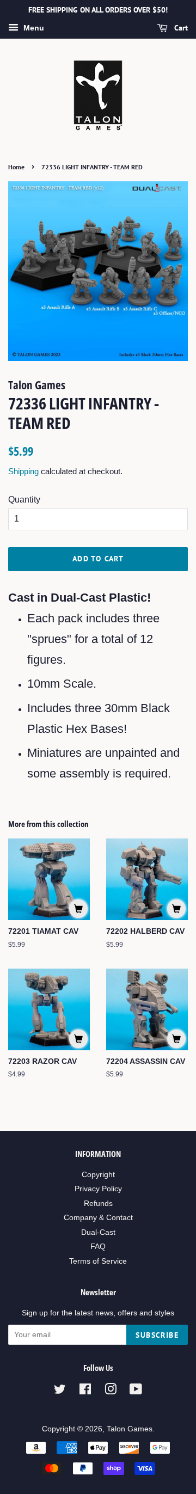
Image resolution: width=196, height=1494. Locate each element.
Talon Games (129, 1429)
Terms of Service (98, 1261)
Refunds (98, 1203)
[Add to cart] (78, 908)
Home (16, 167)
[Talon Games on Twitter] (60, 1391)
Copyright (98, 1175)
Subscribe (157, 1335)
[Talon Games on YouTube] (136, 1391)
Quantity (24, 499)
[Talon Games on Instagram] (111, 1391)
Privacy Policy (98, 1189)
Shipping (23, 471)
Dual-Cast (98, 1232)
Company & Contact (98, 1218)
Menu (32, 27)
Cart (180, 28)
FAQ (98, 1246)
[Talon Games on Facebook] (85, 1391)
